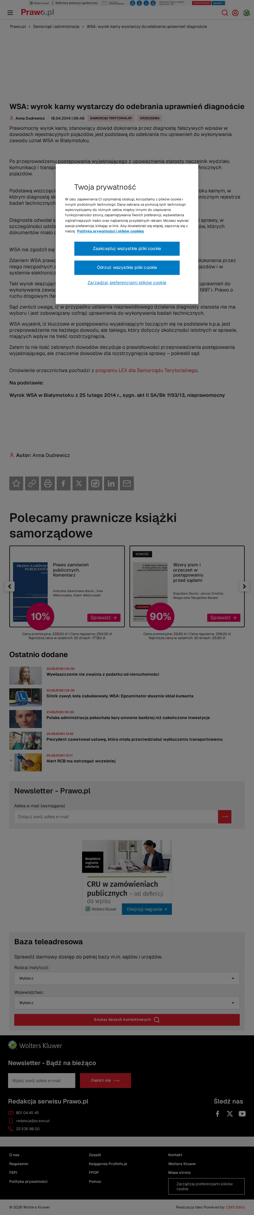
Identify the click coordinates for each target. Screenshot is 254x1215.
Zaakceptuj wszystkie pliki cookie (127, 248)
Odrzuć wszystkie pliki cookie (127, 267)
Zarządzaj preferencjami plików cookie (127, 282)
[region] (127, 234)
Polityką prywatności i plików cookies (110, 231)
